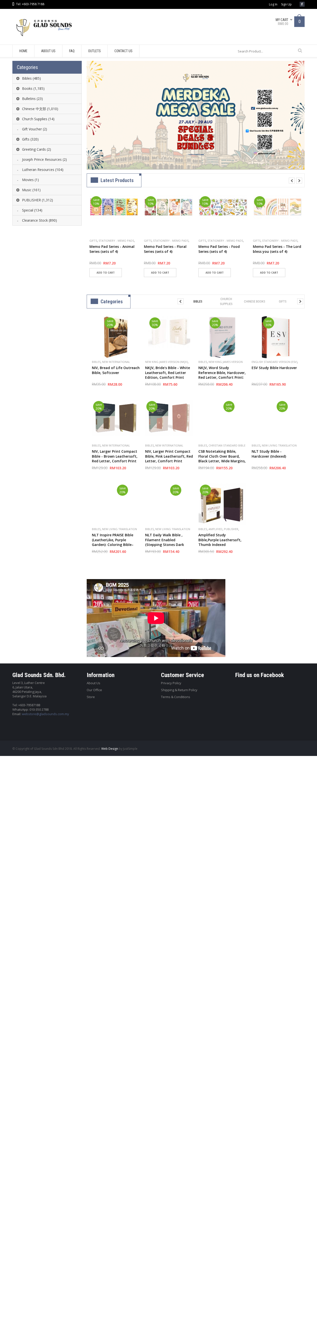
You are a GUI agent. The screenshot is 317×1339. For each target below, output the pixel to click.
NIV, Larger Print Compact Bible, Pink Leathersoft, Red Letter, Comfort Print (169, 456)
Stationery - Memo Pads (116, 240)
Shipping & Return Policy (179, 690)
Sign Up (286, 4)
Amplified (215, 529)
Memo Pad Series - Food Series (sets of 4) (219, 249)
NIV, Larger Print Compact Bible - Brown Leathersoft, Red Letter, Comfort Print (114, 456)
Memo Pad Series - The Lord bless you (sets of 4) (277, 249)
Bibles (96, 362)
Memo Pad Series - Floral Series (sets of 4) (165, 249)
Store (91, 697)
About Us (93, 683)
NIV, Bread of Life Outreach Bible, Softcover (116, 370)
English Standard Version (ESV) (274, 362)
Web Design (109, 749)
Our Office (94, 690)
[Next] (299, 181)
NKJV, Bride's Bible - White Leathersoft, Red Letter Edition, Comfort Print (167, 372)
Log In (273, 4)
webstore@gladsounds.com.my (45, 714)
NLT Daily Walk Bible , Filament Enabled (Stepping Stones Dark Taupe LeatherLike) (164, 542)
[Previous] (292, 181)
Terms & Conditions (175, 697)
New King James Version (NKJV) (166, 362)
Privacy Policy (171, 683)
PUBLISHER (231, 529)
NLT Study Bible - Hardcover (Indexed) (269, 454)
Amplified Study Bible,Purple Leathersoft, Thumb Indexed (219, 540)
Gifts (93, 240)
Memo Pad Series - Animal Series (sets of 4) (111, 249)
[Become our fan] (302, 4)
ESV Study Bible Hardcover (274, 367)
